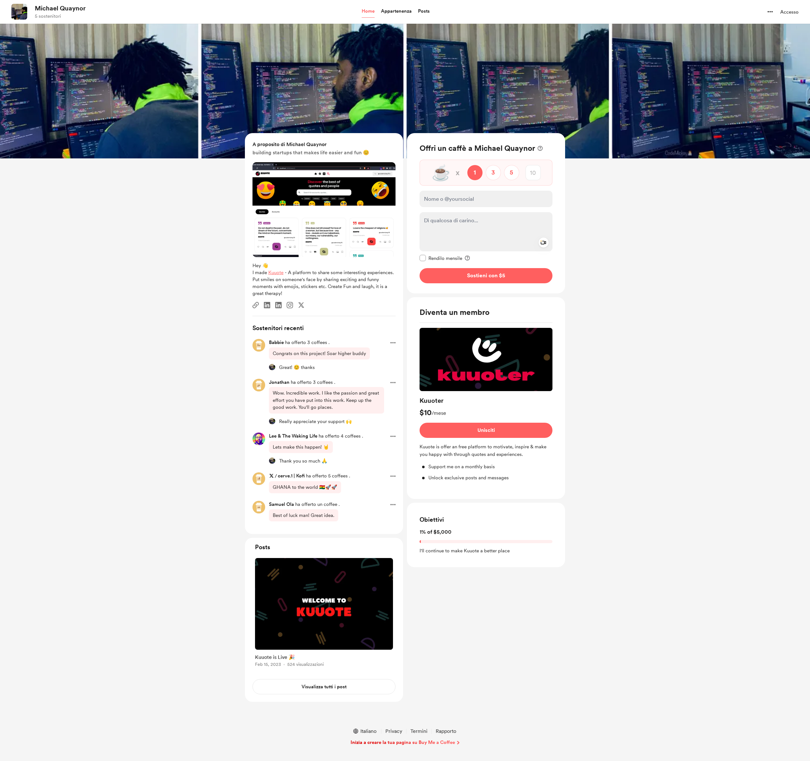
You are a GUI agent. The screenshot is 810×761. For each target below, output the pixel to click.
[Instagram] (290, 305)
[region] (486, 213)
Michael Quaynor (60, 8)
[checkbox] (441, 258)
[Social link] (255, 305)
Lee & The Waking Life (293, 436)
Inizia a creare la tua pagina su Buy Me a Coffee (403, 742)
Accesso (789, 12)
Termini (418, 731)
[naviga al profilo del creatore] (19, 12)
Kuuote (276, 272)
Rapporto (446, 731)
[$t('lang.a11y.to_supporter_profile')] (272, 367)
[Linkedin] (267, 305)
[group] (486, 404)
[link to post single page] (324, 613)
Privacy (393, 731)
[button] (368, 11)
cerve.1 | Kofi (291, 476)
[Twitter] (301, 305)
